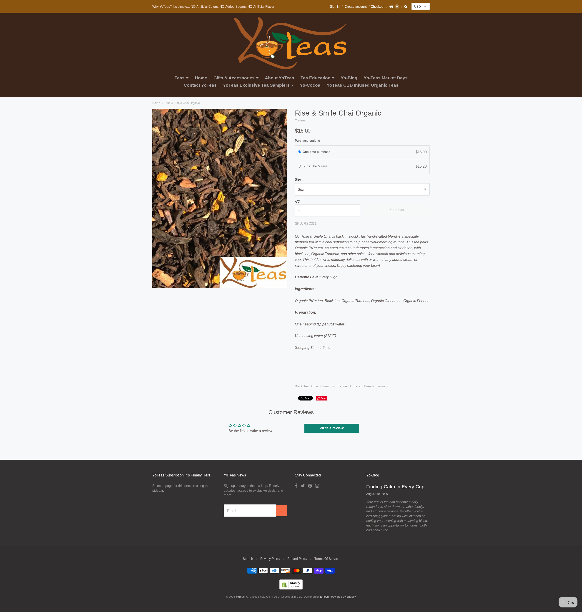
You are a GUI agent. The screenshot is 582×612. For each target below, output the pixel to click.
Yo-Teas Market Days (386, 78)
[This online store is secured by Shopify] (291, 588)
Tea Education (316, 78)
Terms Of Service (326, 558)
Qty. (298, 201)
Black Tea (302, 386)
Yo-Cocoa (310, 85)
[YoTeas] (291, 67)
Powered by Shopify (343, 596)
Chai (314, 386)
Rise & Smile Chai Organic (182, 103)
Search (248, 558)
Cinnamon (327, 386)
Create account (356, 6)
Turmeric (382, 386)
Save (323, 398)
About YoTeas (279, 78)
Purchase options (307, 140)
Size (298, 179)
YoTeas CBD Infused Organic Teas (363, 85)
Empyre (325, 596)
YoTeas (300, 120)
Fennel (343, 386)
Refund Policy (297, 558)
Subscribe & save (316, 166)
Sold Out (397, 210)
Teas (180, 78)
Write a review (332, 428)
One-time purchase (316, 152)
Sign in (335, 6)
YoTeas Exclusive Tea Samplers (256, 85)
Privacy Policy (270, 558)
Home (201, 78)
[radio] (299, 152)
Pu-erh (369, 386)
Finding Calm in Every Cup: (396, 486)
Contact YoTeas (200, 85)
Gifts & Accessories (234, 78)
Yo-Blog (349, 78)
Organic (355, 386)
